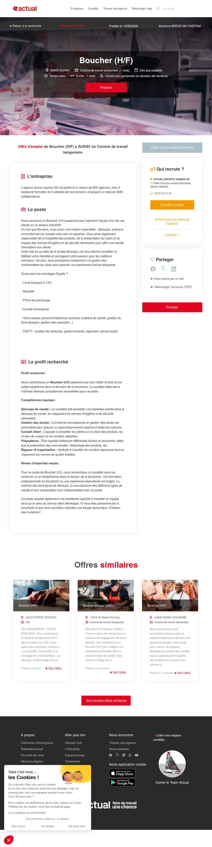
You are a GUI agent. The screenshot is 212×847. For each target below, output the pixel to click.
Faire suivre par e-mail (168, 278)
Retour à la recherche (26, 26)
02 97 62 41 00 (163, 193)
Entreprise (77, 8)
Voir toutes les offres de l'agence (173, 221)
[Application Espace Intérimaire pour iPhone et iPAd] (122, 773)
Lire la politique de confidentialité (27, 812)
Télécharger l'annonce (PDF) (172, 287)
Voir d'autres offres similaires (106, 700)
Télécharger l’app (142, 8)
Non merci (18, 826)
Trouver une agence (115, 8)
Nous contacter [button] (119, 749)
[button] (9, 840)
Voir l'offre (54, 668)
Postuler (106, 87)
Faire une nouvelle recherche (172, 147)
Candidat (93, 8)
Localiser (171, 235)
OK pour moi (76, 826)
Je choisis (47, 826)
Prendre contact (172, 204)
